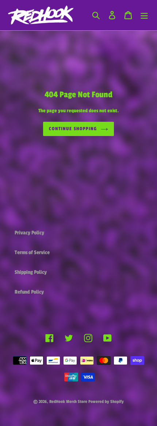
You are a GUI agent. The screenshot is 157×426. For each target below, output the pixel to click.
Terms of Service (32, 252)
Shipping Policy (31, 272)
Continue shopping (73, 129)
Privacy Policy (29, 233)
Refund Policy (29, 292)
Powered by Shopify (106, 401)
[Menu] (144, 15)
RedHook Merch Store (68, 401)
